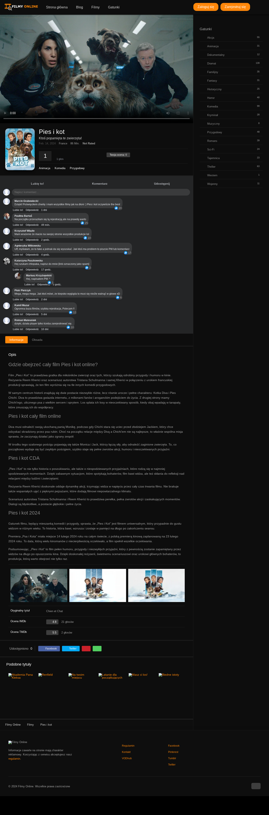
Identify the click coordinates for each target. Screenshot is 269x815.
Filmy (95, 7)
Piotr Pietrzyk (23, 290)
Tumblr (172, 758)
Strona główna (57, 7)
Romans (212, 140)
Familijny (212, 72)
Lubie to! (18, 210)
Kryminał (212, 115)
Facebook (173, 745)
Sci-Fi (210, 149)
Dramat (211, 63)
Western (212, 175)
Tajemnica (213, 158)
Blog (79, 7)
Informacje (16, 339)
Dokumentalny (216, 54)
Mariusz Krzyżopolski (39, 275)
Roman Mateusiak (25, 320)
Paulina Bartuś (23, 216)
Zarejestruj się (235, 7)
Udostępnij (162, 183)
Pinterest (173, 752)
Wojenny (212, 183)
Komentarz (99, 183)
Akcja (210, 37)
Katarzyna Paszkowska (29, 260)
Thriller (211, 166)
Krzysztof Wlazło (24, 231)
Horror (211, 97)
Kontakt (126, 752)
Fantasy (212, 80)
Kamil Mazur (22, 305)
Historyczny (214, 89)
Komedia (60, 168)
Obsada (37, 339)
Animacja (44, 168)
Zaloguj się (206, 7)
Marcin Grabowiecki (26, 201)
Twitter (171, 764)
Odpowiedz (32, 210)
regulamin (14, 758)
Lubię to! (37, 183)
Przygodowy (77, 168)
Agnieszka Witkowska (28, 245)
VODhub (127, 758)
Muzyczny (213, 123)
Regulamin (128, 745)
